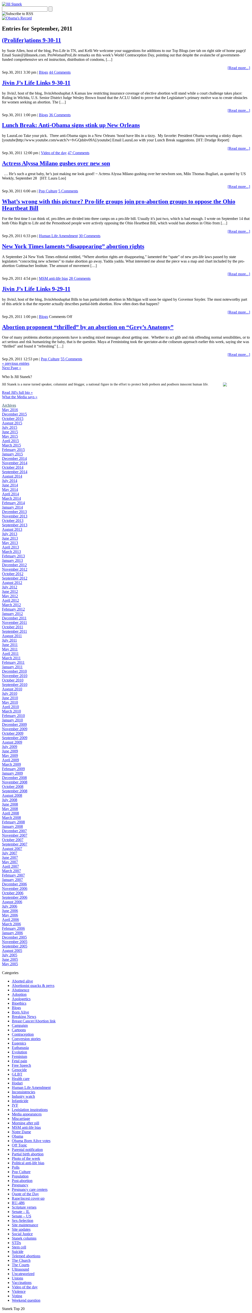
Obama (17, 1136)
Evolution (19, 1052)
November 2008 (14, 782)
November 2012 (14, 569)
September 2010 (14, 684)
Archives (9, 405)
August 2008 (12, 795)
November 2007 (14, 835)
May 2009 (10, 755)
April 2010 (10, 707)
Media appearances (27, 1114)
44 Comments (60, 72)
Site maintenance (25, 1225)
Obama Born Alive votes (31, 1141)
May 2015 (10, 436)
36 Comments (60, 115)
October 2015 (12, 418)
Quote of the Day (25, 1194)
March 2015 (11, 445)
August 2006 (12, 902)
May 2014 (10, 489)
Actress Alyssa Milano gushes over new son (56, 163)
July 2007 (9, 853)
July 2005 (9, 955)
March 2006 (11, 924)
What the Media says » (19, 397)
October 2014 (12, 467)
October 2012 (12, 574)
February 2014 (13, 503)
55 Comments (71, 359)
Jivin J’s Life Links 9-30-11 (36, 83)
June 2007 (10, 857)
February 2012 (13, 609)
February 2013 (13, 556)
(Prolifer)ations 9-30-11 (31, 40)
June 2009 (10, 751)
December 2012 (14, 565)
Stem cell (19, 1247)
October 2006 (12, 893)
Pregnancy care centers (29, 1189)
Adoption (19, 994)
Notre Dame (21, 1132)
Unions (17, 1278)
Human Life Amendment (58, 236)
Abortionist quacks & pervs (33, 985)
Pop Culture (48, 191)
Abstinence (20, 990)
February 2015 (13, 450)
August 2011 (12, 636)
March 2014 (11, 498)
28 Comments (80, 278)
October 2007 (12, 840)
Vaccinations (22, 1282)
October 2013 (12, 520)
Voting (17, 1296)
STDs (16, 1243)
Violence (19, 1291)
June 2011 (10, 645)
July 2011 (9, 640)
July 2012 (9, 587)
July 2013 (9, 534)
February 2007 (13, 875)
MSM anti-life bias (53, 278)
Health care (21, 1079)
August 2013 (12, 529)
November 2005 (14, 942)
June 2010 (10, 698)
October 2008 (12, 786)
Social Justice (22, 1234)
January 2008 (12, 826)
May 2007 (10, 862)
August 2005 (12, 950)
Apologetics (21, 999)
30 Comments (89, 236)
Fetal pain (19, 1061)
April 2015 (10, 441)
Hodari (17, 1083)
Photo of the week (26, 1158)
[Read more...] (239, 68)
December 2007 (14, 831)
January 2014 (12, 507)
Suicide (17, 1251)
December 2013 (14, 512)
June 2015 (10, 432)
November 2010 (14, 676)
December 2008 (14, 778)
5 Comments (68, 191)
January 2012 (12, 614)
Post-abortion (22, 1181)
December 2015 (14, 414)
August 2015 (12, 423)
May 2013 (10, 543)
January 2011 (12, 667)
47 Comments (78, 153)
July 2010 (9, 693)
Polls (15, 1167)
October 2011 (12, 627)
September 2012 (14, 578)
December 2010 (14, 671)
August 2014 (12, 476)
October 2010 (12, 680)
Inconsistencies (23, 1092)
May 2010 (10, 702)
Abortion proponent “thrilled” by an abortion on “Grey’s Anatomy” (87, 327)
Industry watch (23, 1096)
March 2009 (11, 764)
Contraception (23, 1034)
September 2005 (14, 946)
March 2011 (11, 658)
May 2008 (10, 809)
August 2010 (12, 689)
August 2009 (12, 742)
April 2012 (10, 600)
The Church (21, 1260)
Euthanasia (20, 1048)
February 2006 (13, 928)
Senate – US (21, 1216)
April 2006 (10, 919)
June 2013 (10, 538)
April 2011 (10, 653)
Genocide (19, 1070)
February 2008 (13, 822)
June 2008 (10, 804)
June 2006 (10, 911)
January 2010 (12, 720)
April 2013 (10, 547)
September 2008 (14, 791)
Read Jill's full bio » (17, 392)
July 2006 (9, 906)
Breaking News (24, 1016)
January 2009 (12, 773)
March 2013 (11, 551)
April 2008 (10, 813)
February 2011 (13, 662)
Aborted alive (22, 981)
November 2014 (14, 463)
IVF (15, 1105)
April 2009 (10, 760)
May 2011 (10, 649)
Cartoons (19, 1030)
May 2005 (10, 964)
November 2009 (14, 729)
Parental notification (27, 1149)
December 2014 (14, 458)
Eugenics (19, 1043)
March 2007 (11, 871)
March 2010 (11, 711)
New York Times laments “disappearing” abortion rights (73, 246)
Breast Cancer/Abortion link (34, 1021)
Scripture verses (24, 1207)
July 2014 (9, 481)
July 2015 (9, 427)
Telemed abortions (26, 1256)
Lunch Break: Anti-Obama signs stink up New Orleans (71, 125)
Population (20, 1176)
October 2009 (12, 733)
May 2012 (10, 596)
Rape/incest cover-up (28, 1198)
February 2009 (13, 769)
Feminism (19, 1056)
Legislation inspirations (30, 1110)
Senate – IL (21, 1212)
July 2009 (9, 747)
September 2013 (14, 525)
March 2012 (11, 605)
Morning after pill (25, 1123)
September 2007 (14, 844)
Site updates (21, 1229)
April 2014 (10, 494)
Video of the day (54, 153)
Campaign (20, 1025)
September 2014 (14, 472)
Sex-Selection (22, 1220)
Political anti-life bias (28, 1163)
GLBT (17, 1074)
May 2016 (10, 410)
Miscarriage (21, 1118)
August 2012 (12, 583)
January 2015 (12, 454)
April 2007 (10, 866)
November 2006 (14, 888)
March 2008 (11, 817)
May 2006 (10, 915)
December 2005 (14, 937)
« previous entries (15, 363)
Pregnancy (20, 1185)
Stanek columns (24, 1238)
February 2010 (13, 716)
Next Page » (11, 368)
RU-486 (18, 1203)
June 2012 (10, 591)
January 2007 (12, 880)
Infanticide (20, 1101)
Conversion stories (26, 1039)
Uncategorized (23, 1274)
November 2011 (14, 622)
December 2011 (14, 618)
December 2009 (14, 724)
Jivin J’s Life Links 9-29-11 (36, 289)
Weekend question (26, 1300)
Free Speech (21, 1065)
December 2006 (14, 884)
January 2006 (12, 933)
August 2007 (12, 849)
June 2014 (10, 485)
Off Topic (19, 1145)
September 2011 (14, 631)
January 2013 (12, 560)
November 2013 (14, 516)
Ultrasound (20, 1269)
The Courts (20, 1265)
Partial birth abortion (28, 1154)
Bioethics (19, 1003)
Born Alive (20, 1012)
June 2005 (10, 959)
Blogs (43, 72)
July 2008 (9, 800)
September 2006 (14, 897)
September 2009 (14, 738)
